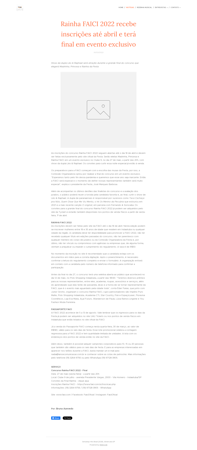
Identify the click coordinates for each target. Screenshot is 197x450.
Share (57, 418)
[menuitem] (121, 7)
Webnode (103, 445)
